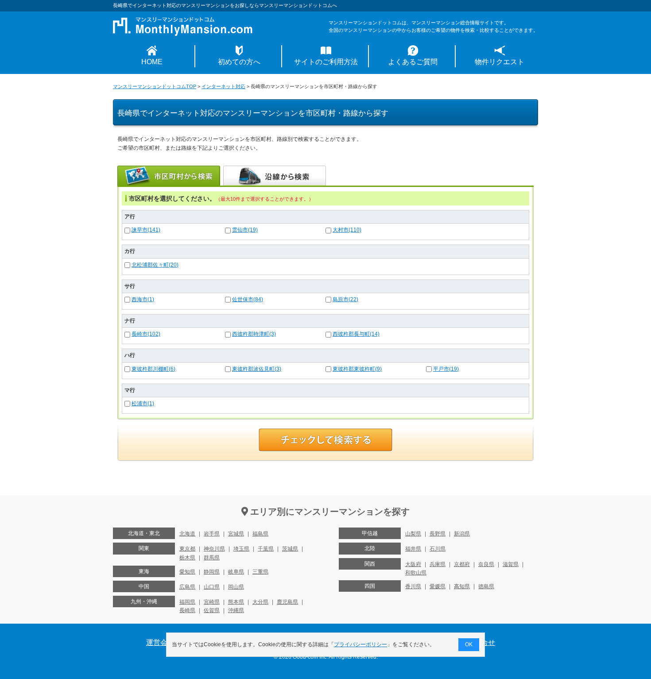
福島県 (260, 534)
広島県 (187, 587)
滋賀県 (511, 564)
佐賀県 (212, 610)
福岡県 (187, 602)
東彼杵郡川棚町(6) (153, 369)
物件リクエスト (499, 62)
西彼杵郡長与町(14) (356, 334)
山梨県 (413, 534)
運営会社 (160, 642)
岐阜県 (236, 572)
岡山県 (236, 587)
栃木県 (187, 558)
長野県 (438, 534)
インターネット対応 (223, 86)
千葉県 (266, 549)
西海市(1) (143, 299)
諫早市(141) (146, 230)
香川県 (413, 586)
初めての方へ (239, 62)
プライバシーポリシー (360, 644)
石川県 (438, 549)
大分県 (260, 602)
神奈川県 (214, 549)
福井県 (413, 549)
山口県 (212, 587)
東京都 (187, 549)
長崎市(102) (146, 334)
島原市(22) (345, 299)
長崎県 (187, 610)
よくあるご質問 (413, 62)
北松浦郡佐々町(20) (155, 265)
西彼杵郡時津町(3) (254, 334)
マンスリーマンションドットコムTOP (154, 86)
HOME (152, 62)
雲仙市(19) (245, 230)
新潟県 (462, 534)
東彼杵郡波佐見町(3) (256, 369)
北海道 (187, 534)
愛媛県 (438, 586)
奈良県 (486, 564)
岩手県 (212, 534)
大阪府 (413, 564)
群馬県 (212, 558)
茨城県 (290, 549)
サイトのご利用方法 (326, 62)
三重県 (260, 572)
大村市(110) (347, 230)
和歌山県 (415, 573)
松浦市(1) (143, 403)
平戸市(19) (446, 369)
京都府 (462, 564)
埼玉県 (241, 549)
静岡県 (212, 572)
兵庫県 (438, 564)
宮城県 (236, 534)
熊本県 (236, 602)
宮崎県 (212, 602)
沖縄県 (236, 610)
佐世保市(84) (247, 299)
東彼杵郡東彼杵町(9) (357, 369)
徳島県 (486, 586)
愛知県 (187, 572)
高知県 (462, 586)
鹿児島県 (287, 602)
